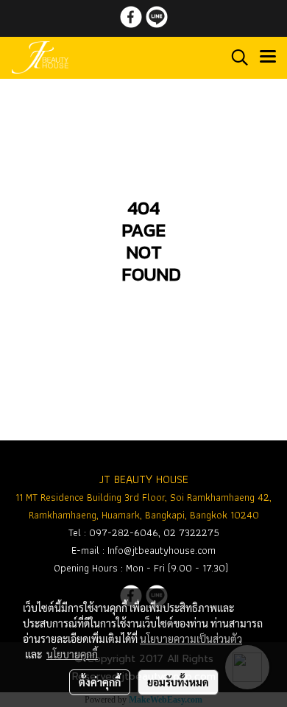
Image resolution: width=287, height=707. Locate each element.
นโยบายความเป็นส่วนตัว (191, 638)
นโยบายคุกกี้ (72, 654)
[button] (234, 57)
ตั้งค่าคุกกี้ (100, 682)
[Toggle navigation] (268, 57)
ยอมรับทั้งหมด (178, 682)
